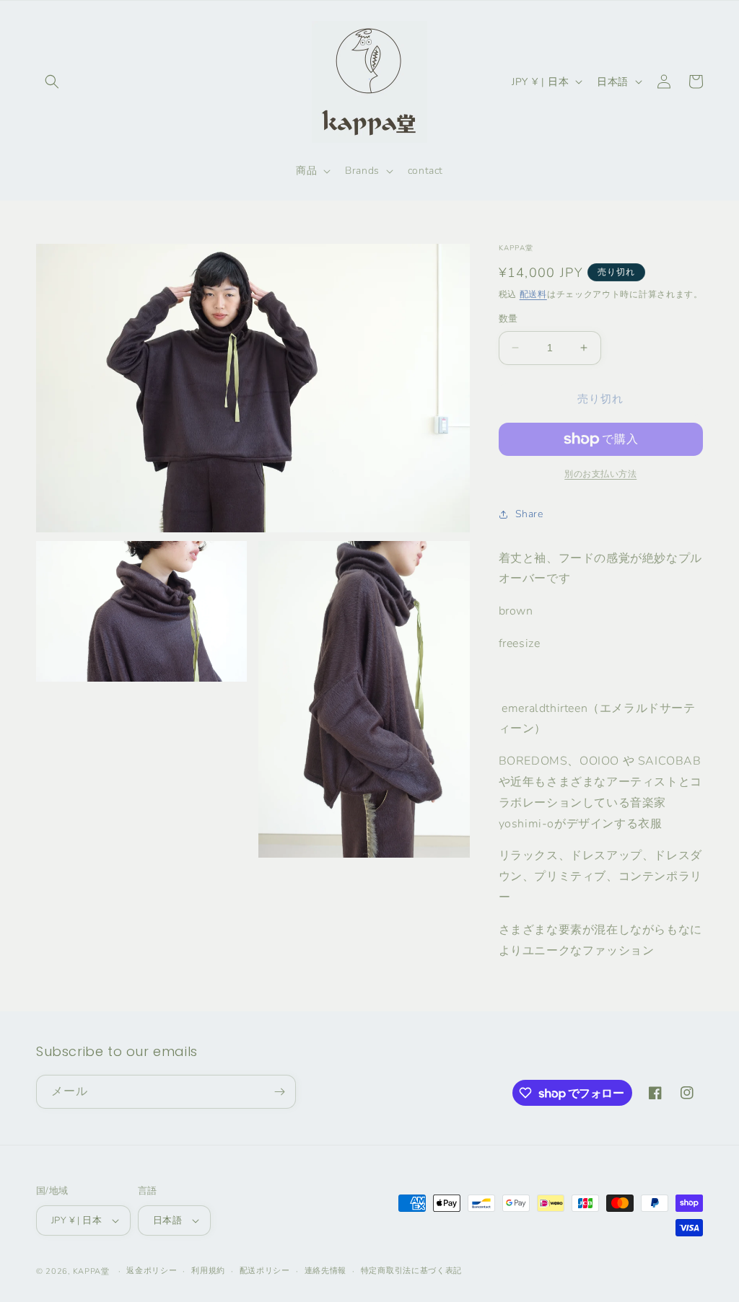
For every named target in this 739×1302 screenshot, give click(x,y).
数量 (508, 318)
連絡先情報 (326, 1270)
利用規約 (208, 1270)
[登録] (279, 1092)
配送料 (533, 294)
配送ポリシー (265, 1270)
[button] (52, 81)
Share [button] (529, 514)
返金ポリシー (151, 1270)
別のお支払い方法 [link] (600, 474)
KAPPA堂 (91, 1271)
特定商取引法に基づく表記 (411, 1270)
